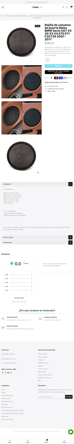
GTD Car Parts (53, 86)
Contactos (41, 360)
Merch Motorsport (7, 395)
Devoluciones (42, 372)
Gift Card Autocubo (7, 419)
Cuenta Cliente (42, 354)
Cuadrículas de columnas (56, 89)
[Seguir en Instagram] (5, 372)
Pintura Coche (5, 398)
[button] (59, 72)
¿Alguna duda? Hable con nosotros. (56, 82)
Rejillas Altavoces (22, 16)
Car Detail (4, 404)
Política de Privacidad (45, 375)
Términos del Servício (44, 377)
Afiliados (40, 366)
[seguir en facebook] (2, 372)
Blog (39, 380)
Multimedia (4, 416)
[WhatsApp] (11, 372)
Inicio (2, 16)
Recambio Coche (10, 16)
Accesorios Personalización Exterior (12, 410)
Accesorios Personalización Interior (12, 413)
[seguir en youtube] (8, 372)
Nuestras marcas (43, 363)
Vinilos (3, 392)
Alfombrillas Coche (7, 401)
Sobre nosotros (43, 357)
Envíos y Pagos (43, 369)
